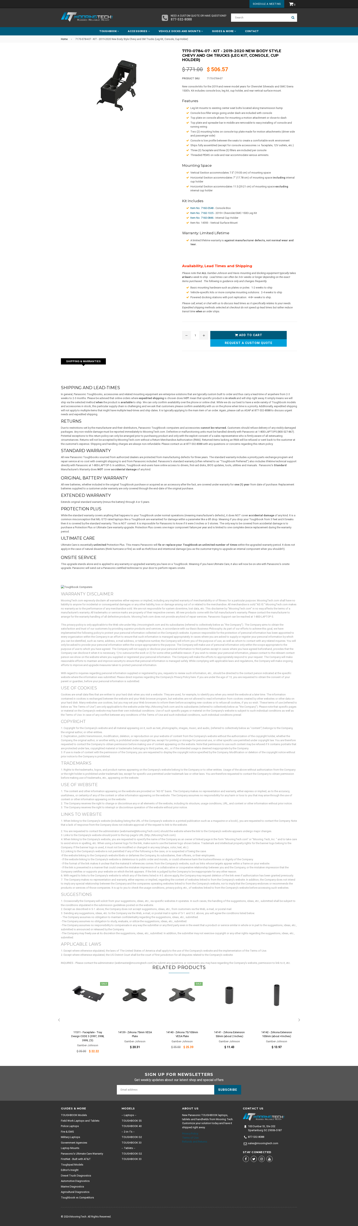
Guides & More (223, 31)
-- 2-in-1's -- (128, 1131)
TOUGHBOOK (108, 31)
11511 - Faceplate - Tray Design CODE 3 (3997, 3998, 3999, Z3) (87, 1036)
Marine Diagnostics (72, 1186)
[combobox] (260, 17)
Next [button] (299, 1020)
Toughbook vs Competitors (77, 1197)
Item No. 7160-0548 (201, 208)
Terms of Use (190, 1137)
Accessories (138, 31)
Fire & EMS (67, 1131)
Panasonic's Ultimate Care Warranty (82, 1153)
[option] (84, 1020)
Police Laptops (70, 1126)
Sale (104, 983)
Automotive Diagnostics (75, 1181)
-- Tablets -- (128, 1148)
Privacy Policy (190, 1133)
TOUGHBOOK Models (74, 1115)
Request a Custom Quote (248, 343)
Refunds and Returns (194, 1141)
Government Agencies (74, 1142)
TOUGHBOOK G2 (132, 1137)
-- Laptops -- (129, 1115)
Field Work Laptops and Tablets (80, 1120)
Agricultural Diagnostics (75, 1191)
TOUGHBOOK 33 (132, 1142)
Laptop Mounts (70, 1148)
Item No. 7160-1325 (201, 213)
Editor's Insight (70, 1170)
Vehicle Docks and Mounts (180, 31)
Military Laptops (70, 1137)
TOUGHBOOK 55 (132, 1120)
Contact (252, 31)
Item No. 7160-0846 (201, 217)
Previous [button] (59, 1020)
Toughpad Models (72, 1164)
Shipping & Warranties (83, 361)
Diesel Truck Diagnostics (76, 1175)
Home (64, 39)
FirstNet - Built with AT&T (76, 1159)
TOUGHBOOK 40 (132, 1126)
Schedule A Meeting (267, 3)
